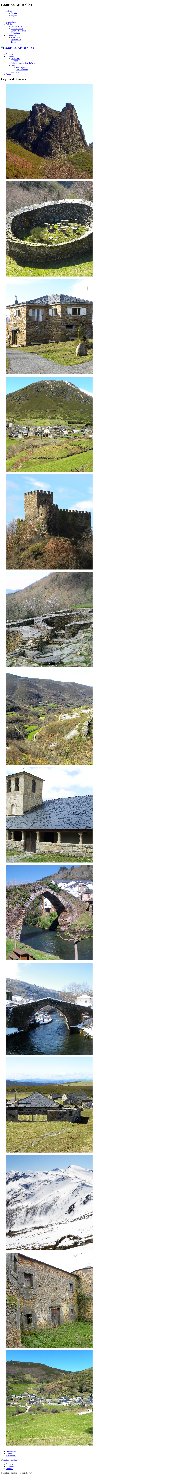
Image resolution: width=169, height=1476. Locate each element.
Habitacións (15, 37)
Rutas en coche (22, 70)
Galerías (9, 24)
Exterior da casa (17, 26)
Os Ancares (15, 59)
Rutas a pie (20, 67)
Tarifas (13, 42)
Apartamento (16, 40)
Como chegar (11, 22)
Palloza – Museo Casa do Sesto (23, 63)
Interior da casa (17, 29)
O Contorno (15, 33)
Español (14, 13)
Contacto (9, 74)
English (14, 15)
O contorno (10, 56)
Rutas (13, 65)
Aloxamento (11, 35)
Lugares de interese (18, 31)
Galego (9, 11)
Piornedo (14, 61)
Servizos (9, 54)
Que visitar (15, 72)
